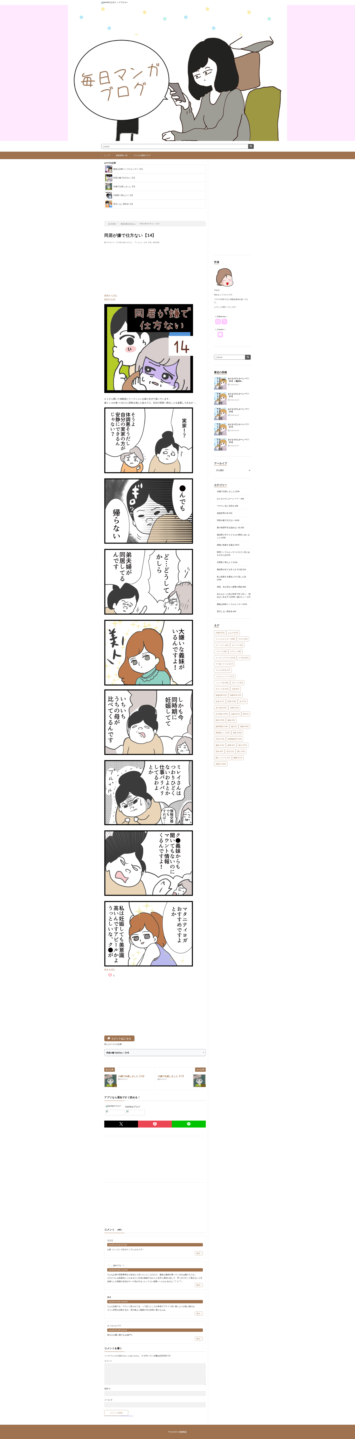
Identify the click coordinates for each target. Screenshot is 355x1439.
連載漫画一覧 (121, 155)
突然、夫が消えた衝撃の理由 (229, 587)
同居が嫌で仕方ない (125, 242)
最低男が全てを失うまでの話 (229, 569)
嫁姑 (231, 720)
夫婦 (234, 708)
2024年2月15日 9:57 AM (118, 1245)
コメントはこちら (121, 1038)
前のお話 (117, 211)
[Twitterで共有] (121, 1124)
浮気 (220, 739)
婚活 (220, 720)
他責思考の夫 (223, 513)
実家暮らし (223, 733)
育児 (230, 751)
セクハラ (237, 645)
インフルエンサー (225, 639)
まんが (139, 242)
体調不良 (235, 695)
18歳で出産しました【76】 (131, 1076)
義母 (231, 745)
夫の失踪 (221, 708)
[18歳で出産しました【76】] (110, 1080)
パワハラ (221, 651)
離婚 (238, 758)
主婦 (235, 689)
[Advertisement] (155, 265)
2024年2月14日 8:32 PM (118, 1330)
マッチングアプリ (225, 658)
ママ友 (243, 658)
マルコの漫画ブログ (142, 155)
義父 (242, 745)
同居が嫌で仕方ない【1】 (124, 177)
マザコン (235, 651)
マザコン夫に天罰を (225, 506)
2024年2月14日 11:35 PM (118, 1270)
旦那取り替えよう (224, 562)
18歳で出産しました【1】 (124, 186)
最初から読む (111, 295)
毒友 (237, 733)
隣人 (241, 751)
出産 (145, 242)
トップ (107, 155)
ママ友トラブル (224, 664)
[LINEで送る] (189, 1124)
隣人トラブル (223, 758)
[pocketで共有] (155, 1124)
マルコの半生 (223, 670)
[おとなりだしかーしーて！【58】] (220, 414)
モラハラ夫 (222, 689)
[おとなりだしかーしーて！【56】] (220, 444)
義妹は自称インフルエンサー (229, 604)
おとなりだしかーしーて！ (228, 498)
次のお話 (161, 211)
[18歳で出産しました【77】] (199, 1080)
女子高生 (222, 714)
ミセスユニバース (225, 676)
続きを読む (109, 969)
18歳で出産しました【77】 (171, 1076)
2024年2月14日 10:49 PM (118, 1302)
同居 (150, 242)
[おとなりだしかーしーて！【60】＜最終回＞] (220, 383)
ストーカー (222, 645)
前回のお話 (109, 299)
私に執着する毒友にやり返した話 (231, 576)
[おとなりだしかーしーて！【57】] (220, 429)
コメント (108, 1361)
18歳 (220, 633)
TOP (139, 211)
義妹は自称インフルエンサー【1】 (128, 169)
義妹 (220, 745)
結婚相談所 (234, 739)
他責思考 (221, 695)
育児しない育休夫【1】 (123, 204)
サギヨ (243, 639)
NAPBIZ (183, 1432)
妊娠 (235, 714)
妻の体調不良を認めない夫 (228, 527)
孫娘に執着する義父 (225, 545)
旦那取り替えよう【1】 (123, 195)
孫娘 (244, 726)
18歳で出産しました (226, 491)
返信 (198, 1253)
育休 (219, 751)
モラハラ (237, 683)
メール (108, 1400)
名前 (107, 1389)
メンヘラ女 (222, 683)
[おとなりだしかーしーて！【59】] (220, 398)
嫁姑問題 (156, 242)
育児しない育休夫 (224, 611)
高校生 (221, 764)
